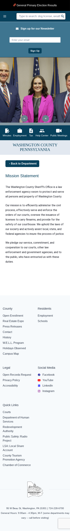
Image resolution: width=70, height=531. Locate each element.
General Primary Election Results (36, 5)
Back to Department (24, 163)
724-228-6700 (56, 508)
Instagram (48, 391)
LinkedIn (47, 385)
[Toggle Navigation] (4, 16)
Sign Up (35, 50)
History (7, 337)
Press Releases (12, 326)
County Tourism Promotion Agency (14, 457)
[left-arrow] (24, 118)
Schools (43, 321)
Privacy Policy (11, 380)
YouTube (47, 380)
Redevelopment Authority (12, 429)
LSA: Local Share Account (13, 448)
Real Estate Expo (13, 321)
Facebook (48, 374)
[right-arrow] (45, 118)
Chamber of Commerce (17, 465)
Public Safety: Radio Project (15, 438)
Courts (7, 412)
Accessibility (10, 385)
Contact (7, 332)
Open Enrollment (13, 315)
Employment (45, 315)
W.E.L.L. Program (13, 342)
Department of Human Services (16, 419)
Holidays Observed (14, 348)
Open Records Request (17, 374)
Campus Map (11, 353)
